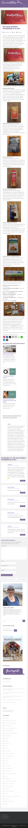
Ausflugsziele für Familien (10, 720)
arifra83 (9, 526)
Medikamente (13, 415)
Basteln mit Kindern (9, 730)
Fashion (6, 740)
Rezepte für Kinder (9, 786)
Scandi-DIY (7, 788)
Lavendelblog (3, 825)
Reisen (6, 776)
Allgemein (7, 718)
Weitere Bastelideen (9, 801)
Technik (6, 793)
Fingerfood (7, 743)
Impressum (9, 825)
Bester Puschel (11, 512)
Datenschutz (13, 825)
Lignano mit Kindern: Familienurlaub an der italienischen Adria (12, 697)
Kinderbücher (8, 766)
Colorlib (21, 825)
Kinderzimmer (8, 771)
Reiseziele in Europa (9, 783)
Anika (14, 32)
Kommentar (4, 546)
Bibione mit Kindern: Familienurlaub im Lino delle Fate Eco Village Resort (14, 689)
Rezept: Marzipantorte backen (9, 702)
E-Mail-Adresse (4, 565)
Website (2, 570)
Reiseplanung (8, 778)
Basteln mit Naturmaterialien (11, 733)
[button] (4, 337)
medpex (19, 415)
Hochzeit (6, 761)
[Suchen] (23, 621)
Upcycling (7, 798)
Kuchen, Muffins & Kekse (10, 773)
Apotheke (5, 415)
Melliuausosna (11, 487)
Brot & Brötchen (8, 735)
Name (2, 561)
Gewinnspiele (8, 750)
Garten (6, 745)
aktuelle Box (14, 325)
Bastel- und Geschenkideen (11, 723)
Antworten (23, 480)
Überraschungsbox (13, 417)
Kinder (6, 763)
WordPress (15, 826)
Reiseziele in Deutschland (10, 781)
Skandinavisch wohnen (10, 791)
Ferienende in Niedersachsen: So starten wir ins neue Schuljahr (13, 693)
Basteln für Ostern (9, 725)
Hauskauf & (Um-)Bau (9, 753)
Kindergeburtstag (8, 768)
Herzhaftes (7, 758)
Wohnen (6, 803)
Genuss (6, 748)
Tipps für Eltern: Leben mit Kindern (12, 796)
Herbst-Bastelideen (9, 756)
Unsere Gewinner (7, 681)
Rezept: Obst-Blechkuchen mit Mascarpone (12, 699)
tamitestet (10, 464)
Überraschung (5, 417)
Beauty (9, 415)
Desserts (6, 738)
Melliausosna (11, 499)
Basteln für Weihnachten (10, 728)
